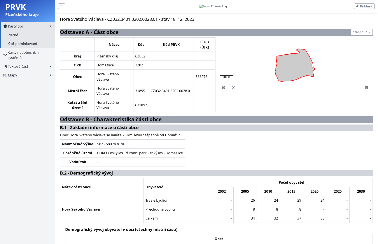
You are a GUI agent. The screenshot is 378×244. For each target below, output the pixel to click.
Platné (13, 35)
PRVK (15, 7)
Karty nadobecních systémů (23, 55)
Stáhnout (360, 32)
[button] (61, 6)
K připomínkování (22, 43)
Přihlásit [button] (366, 6)
